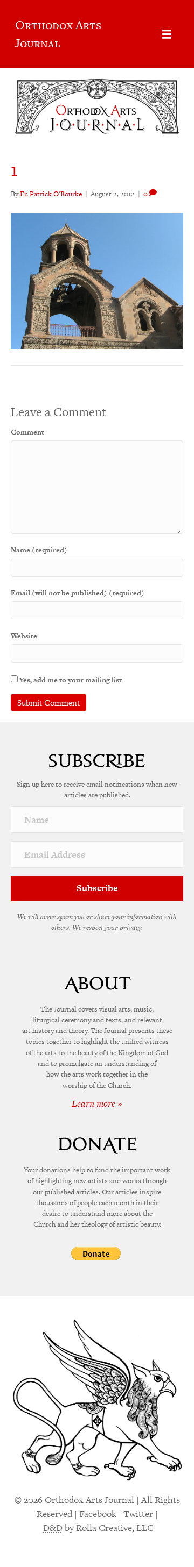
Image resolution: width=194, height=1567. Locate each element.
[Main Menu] (167, 34)
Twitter (138, 1513)
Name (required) (39, 550)
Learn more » (97, 1103)
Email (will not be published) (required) (77, 593)
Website (24, 636)
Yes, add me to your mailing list (70, 680)
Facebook (97, 1513)
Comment (27, 432)
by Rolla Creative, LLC (98, 1527)
